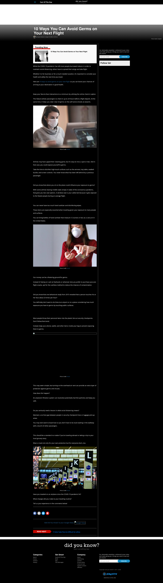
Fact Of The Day (46, 2)
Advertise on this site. (110, 578)
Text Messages (59, 562)
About (79, 557)
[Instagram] (123, 2)
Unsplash (159, 38)
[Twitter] (119, 2)
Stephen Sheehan (40, 36)
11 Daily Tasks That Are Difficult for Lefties (66, 532)
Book (56, 559)
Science (35, 560)
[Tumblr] (126, 2)
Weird (35, 557)
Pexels (68, 149)
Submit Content (81, 565)
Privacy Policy (81, 562)
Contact (79, 560)
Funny (35, 559)
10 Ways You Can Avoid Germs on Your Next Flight (69, 51)
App (56, 560)
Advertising (80, 559)
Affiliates (79, 567)
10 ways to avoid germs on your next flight (55, 82)
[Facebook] (116, 2)
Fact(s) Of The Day (60, 557)
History (35, 562)
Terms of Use (81, 564)
